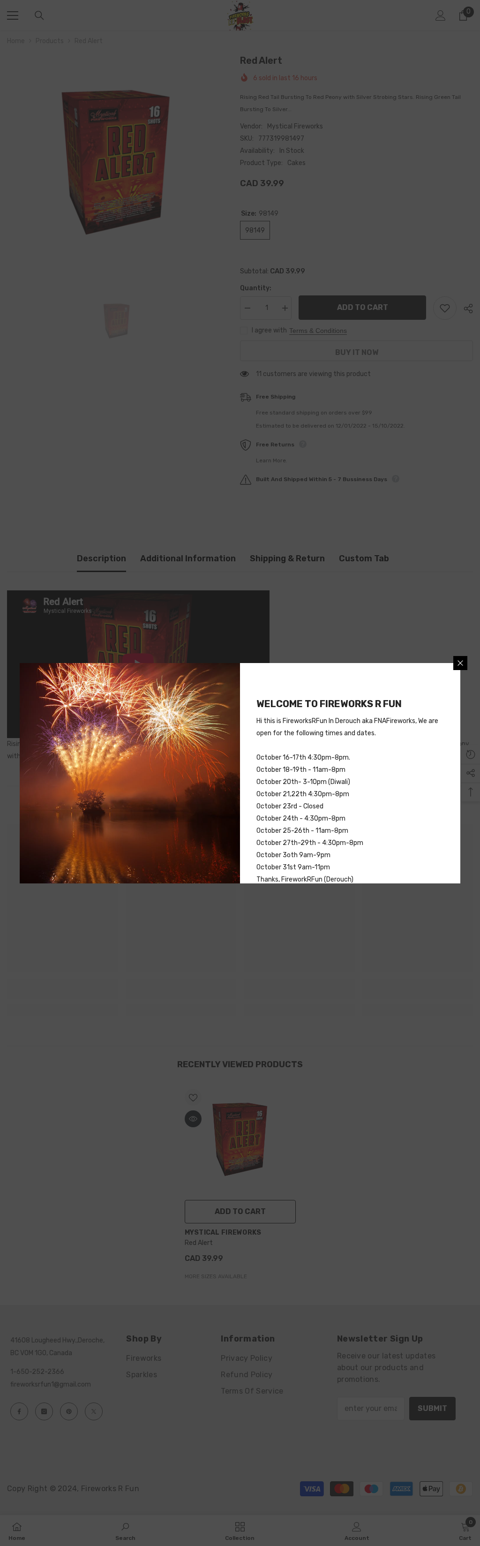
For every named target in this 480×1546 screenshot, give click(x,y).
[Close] (460, 663)
